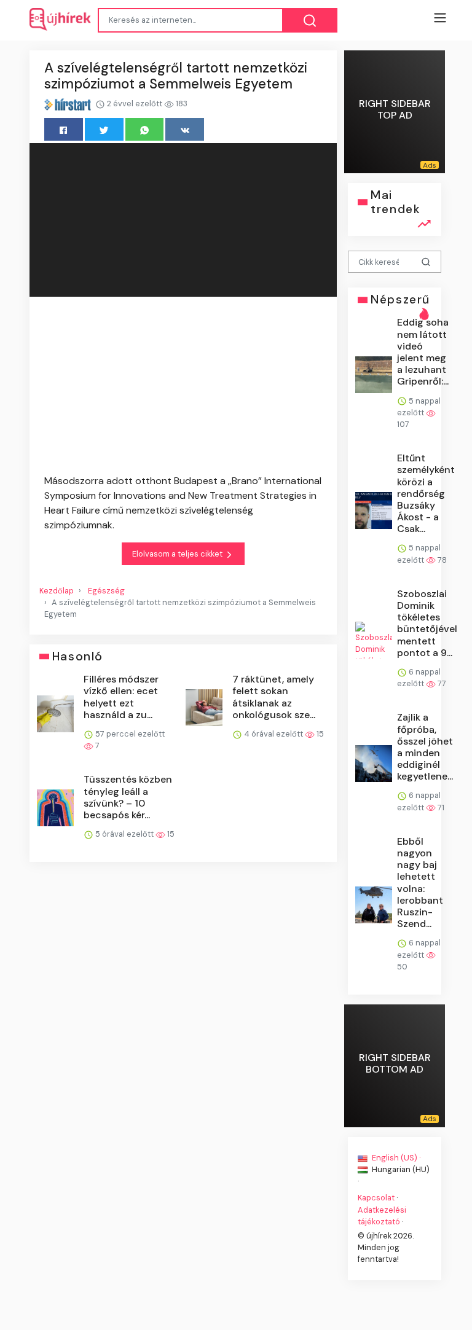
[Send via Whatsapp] (144, 129)
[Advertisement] (183, 388)
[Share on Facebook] (63, 129)
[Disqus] (183, 1047)
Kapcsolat (376, 1197)
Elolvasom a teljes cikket (178, 554)
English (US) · (395, 1157)
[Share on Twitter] (104, 129)
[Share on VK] (184, 129)
